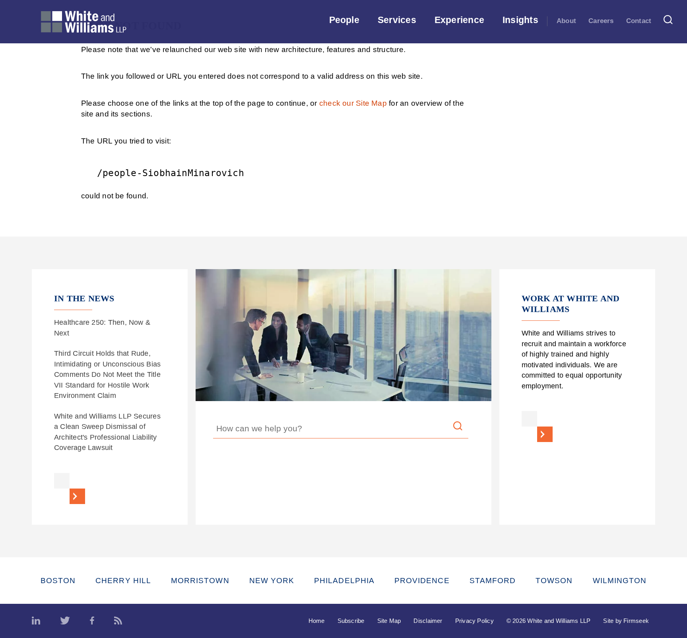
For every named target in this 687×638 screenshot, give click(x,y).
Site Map (389, 620)
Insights (520, 20)
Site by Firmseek (626, 620)
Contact (639, 21)
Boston (58, 580)
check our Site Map (353, 103)
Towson (554, 580)
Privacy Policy (474, 620)
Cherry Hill (123, 580)
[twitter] (65, 621)
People (344, 20)
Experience (459, 20)
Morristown (200, 580)
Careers (601, 21)
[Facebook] (92, 621)
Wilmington (620, 580)
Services (397, 20)
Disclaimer (427, 620)
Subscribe (351, 620)
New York (272, 580)
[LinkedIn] (36, 621)
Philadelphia (344, 580)
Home (317, 620)
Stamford (493, 580)
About (566, 21)
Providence (422, 580)
